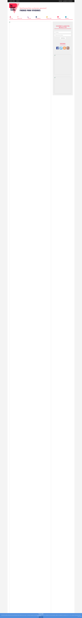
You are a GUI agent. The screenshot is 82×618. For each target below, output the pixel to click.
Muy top (11, 18)
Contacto (18, 1)
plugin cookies (79, 616)
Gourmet (29, 18)
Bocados (59, 18)
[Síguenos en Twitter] (61, 48)
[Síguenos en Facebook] (57, 48)
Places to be (19, 18)
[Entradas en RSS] (64, 48)
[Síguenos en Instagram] (68, 48)
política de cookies (69, 615)
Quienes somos (12, 1)
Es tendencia (38, 18)
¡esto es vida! (49, 18)
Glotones (67, 18)
